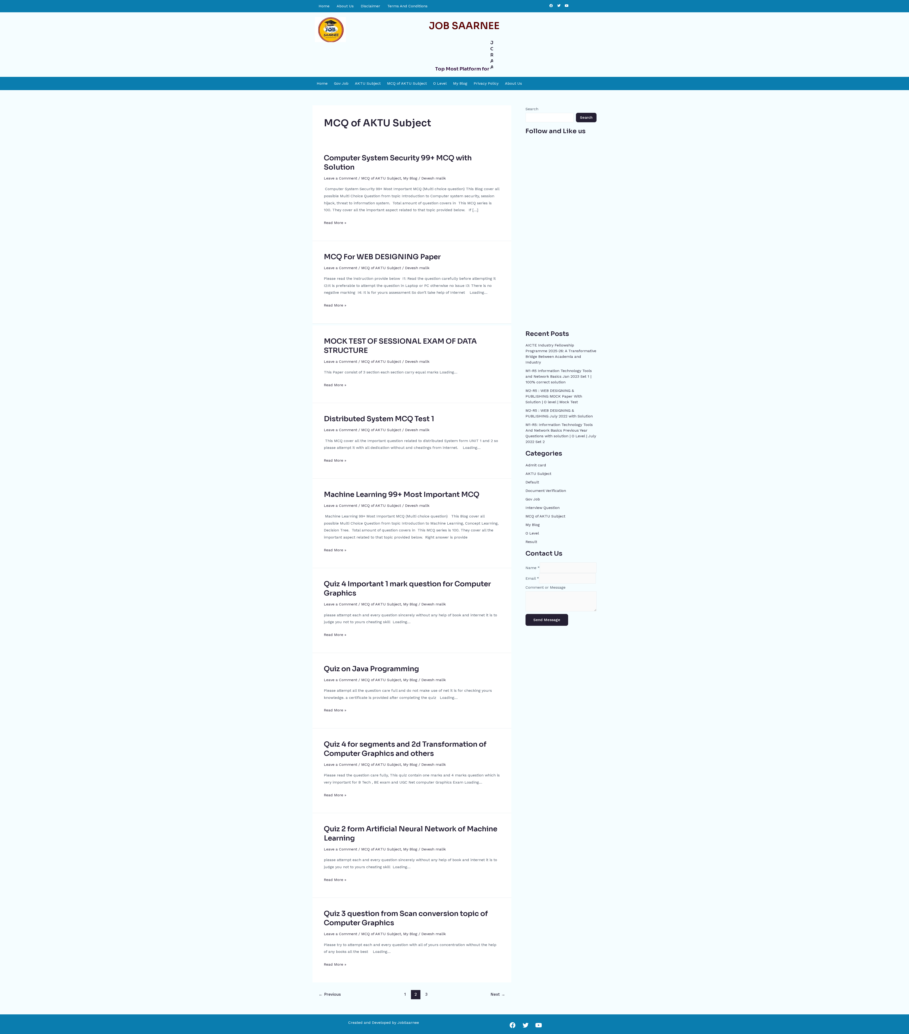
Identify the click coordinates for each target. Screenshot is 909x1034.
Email (532, 576)
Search (532, 107)
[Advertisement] (561, 252)
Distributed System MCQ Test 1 (379, 417)
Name (533, 566)
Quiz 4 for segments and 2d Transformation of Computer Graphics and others (405, 747)
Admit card (536, 463)
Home (324, 6)
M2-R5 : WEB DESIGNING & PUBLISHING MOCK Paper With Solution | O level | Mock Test (554, 395)
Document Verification (546, 489)
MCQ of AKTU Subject (407, 82)
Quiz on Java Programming (371, 667)
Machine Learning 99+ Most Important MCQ (401, 492)
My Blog (460, 82)
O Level (440, 82)
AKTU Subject (368, 82)
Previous (330, 992)
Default (532, 480)
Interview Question (543, 506)
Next (497, 992)
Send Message (546, 618)
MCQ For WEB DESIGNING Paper (382, 255)
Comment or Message (546, 585)
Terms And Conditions (407, 6)
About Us (345, 6)
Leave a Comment (340, 176)
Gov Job (341, 82)
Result (531, 540)
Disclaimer (370, 6)
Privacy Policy (486, 82)
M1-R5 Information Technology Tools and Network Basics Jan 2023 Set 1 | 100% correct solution (559, 375)
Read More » (335, 220)
